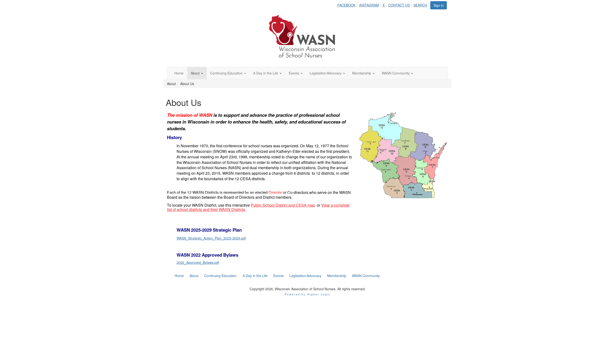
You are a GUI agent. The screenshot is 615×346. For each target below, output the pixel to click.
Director (275, 192)
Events (294, 73)
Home (179, 73)
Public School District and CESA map (283, 205)
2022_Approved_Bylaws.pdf (198, 262)
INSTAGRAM (369, 5)
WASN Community (396, 73)
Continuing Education (227, 73)
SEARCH (420, 5)
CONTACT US (399, 5)
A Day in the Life (266, 73)
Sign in (438, 5)
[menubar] (383, 4)
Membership (362, 73)
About (196, 73)
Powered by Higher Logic (308, 294)
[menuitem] (348, 4)
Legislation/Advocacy (326, 73)
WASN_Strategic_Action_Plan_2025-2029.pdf (211, 238)
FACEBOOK (346, 5)
